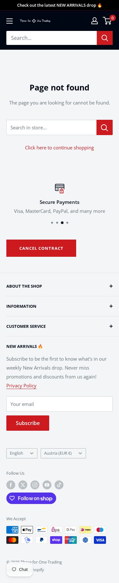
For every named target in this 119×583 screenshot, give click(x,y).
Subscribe (28, 423)
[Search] (105, 38)
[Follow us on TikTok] (59, 484)
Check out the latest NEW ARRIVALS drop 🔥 (59, 5)
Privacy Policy (21, 385)
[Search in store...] (104, 127)
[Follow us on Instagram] (34, 484)
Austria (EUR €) (58, 453)
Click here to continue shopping (59, 147)
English (16, 453)
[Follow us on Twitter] (22, 484)
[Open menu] (9, 21)
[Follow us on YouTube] (47, 484)
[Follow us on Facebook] (10, 484)
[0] (107, 21)
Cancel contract (41, 248)
